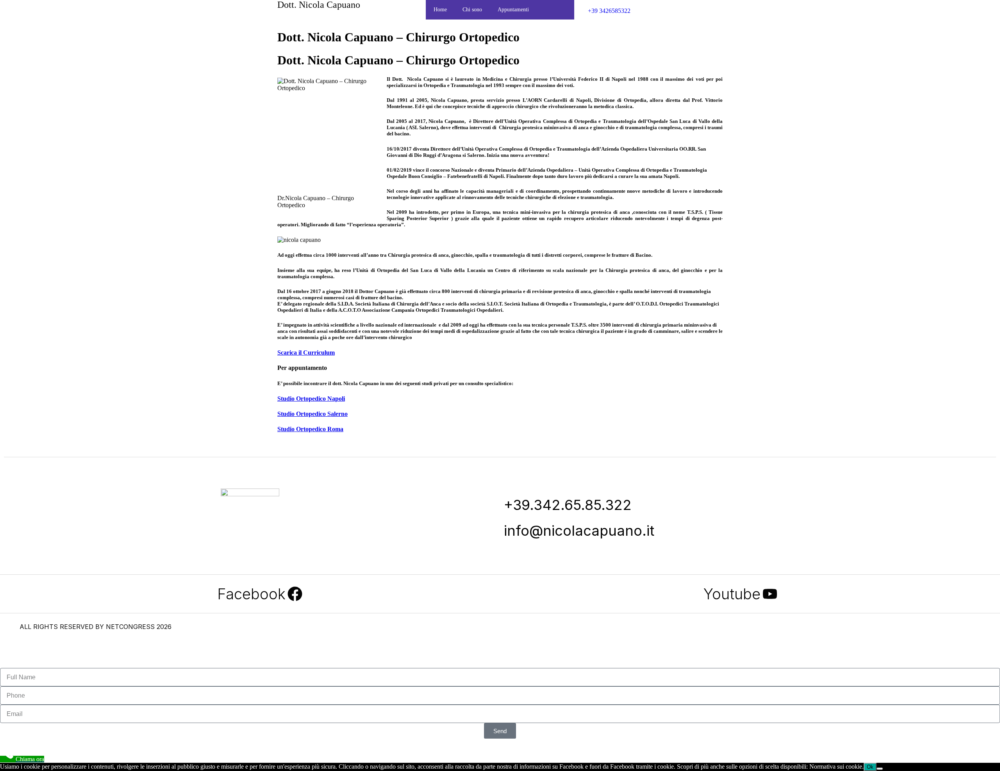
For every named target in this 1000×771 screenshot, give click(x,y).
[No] (880, 768)
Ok (870, 767)
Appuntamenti (513, 9)
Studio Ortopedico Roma (310, 429)
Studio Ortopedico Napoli (311, 398)
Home (440, 9)
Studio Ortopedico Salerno (312, 413)
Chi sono (472, 9)
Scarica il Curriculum (306, 352)
